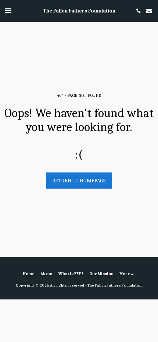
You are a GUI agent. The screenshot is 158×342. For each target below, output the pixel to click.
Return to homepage (79, 181)
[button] (8, 10)
